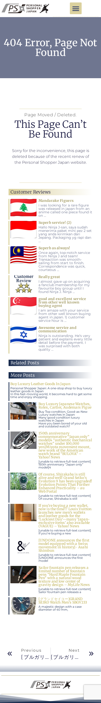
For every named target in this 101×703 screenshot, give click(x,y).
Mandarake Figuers (56, 200)
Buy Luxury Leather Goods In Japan (40, 384)
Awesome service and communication (57, 329)
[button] (76, 8)
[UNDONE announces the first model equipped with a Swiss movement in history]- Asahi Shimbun (63, 545)
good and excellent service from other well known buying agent (62, 302)
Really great (49, 277)
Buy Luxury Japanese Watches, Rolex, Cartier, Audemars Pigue (64, 406)
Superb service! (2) (54, 222)
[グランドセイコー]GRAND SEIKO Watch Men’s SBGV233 (62, 601)
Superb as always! (54, 248)
